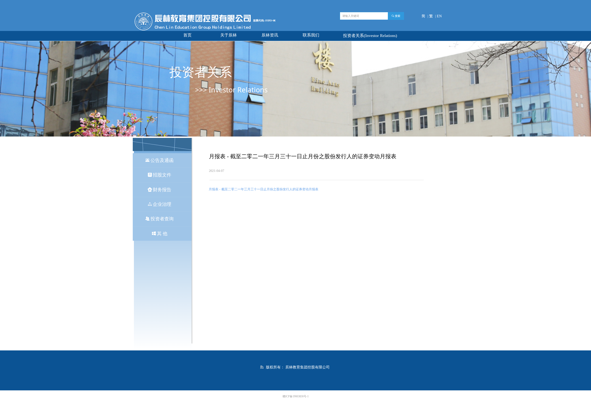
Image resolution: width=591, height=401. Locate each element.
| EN (438, 16)
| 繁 (430, 16)
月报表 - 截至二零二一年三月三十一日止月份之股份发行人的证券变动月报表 (263, 189)
